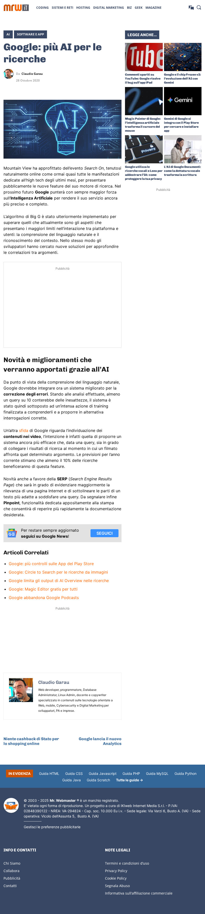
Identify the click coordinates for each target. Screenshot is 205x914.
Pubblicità (12, 878)
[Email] (117, 86)
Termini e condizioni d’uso (127, 863)
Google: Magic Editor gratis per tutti (43, 589)
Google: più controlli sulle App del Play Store (51, 563)
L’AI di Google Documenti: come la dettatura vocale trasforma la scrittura (182, 171)
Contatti (10, 885)
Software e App (30, 34)
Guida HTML (49, 773)
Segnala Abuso (117, 885)
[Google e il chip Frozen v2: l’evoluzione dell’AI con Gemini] (183, 57)
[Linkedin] (93, 74)
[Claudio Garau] (10, 74)
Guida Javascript (102, 773)
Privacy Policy (116, 870)
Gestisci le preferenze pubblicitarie (52, 827)
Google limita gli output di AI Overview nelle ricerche (59, 580)
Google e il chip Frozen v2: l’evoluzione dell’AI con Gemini (182, 78)
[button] (198, 7)
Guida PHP (131, 773)
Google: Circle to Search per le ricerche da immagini (58, 572)
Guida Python (185, 773)
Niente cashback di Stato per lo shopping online (31, 741)
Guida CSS (74, 773)
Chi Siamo (12, 863)
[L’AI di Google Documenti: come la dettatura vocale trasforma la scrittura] (183, 149)
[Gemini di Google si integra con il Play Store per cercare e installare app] (183, 101)
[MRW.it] (16, 7)
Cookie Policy (115, 878)
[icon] (191, 7)
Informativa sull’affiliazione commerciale (138, 893)
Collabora (12, 870)
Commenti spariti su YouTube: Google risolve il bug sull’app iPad (142, 78)
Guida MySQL (157, 773)
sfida (23, 430)
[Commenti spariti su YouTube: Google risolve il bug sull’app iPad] (144, 57)
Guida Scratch (98, 780)
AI (8, 34)
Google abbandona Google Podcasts (44, 597)
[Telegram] (117, 74)
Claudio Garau (32, 73)
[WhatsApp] (105, 74)
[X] (82, 74)
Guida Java (71, 780)
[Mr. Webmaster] (11, 805)
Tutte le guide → (129, 780)
